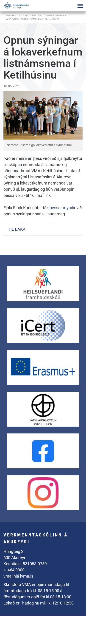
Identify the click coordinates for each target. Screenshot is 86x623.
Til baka (16, 229)
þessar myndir (63, 207)
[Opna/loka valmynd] (80, 5)
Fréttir (36, 15)
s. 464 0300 (14, 570)
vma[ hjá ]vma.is (18, 576)
